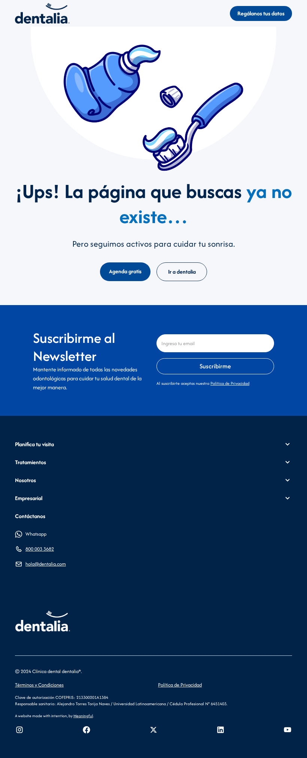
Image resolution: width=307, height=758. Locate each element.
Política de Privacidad (229, 383)
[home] (42, 13)
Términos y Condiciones (39, 684)
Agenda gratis (125, 271)
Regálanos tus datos (261, 13)
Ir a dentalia (182, 272)
